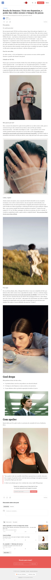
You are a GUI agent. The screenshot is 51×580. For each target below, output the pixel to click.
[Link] (1, 377)
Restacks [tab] (12, 506)
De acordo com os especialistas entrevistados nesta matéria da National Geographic (23, 132)
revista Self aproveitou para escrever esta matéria (22, 68)
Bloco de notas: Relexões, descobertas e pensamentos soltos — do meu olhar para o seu (19, 528)
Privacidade (22, 571)
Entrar (47, 2)
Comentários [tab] (6, 506)
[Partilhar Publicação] (35, 2)
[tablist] (8, 506)
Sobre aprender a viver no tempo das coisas (15, 525)
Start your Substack (21, 574)
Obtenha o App (31, 574)
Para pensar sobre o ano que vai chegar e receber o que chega (16, 537)
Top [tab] (4, 522)
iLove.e (7, 17)
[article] (25, 528)
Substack (20, 577)
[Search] (32, 2)
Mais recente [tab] (9, 522)
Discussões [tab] (15, 522)
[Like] (4, 22)
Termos (27, 571)
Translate (5, 8)
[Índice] (1, 290)
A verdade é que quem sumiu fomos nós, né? (12, 545)
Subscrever (40, 2)
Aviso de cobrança (33, 571)
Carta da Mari (7, 535)
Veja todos (6, 552)
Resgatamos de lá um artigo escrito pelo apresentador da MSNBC (20, 295)
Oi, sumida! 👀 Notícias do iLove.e (13, 544)
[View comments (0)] (7, 22)
